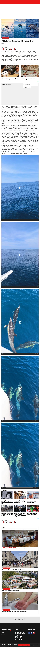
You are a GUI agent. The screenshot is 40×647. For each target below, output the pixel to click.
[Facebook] (3, 49)
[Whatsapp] (7, 49)
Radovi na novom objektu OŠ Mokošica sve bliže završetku (10, 590)
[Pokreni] (2, 220)
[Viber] (9, 49)
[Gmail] (11, 49)
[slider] (19, 487)
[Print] (15, 49)
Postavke (32, 645)
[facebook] (29, 633)
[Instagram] (5, 49)
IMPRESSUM (3, 634)
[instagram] (31, 633)
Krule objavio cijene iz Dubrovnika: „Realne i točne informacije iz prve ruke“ (13, 569)
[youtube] (34, 633)
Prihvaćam (21, 645)
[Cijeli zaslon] (37, 220)
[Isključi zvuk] (35, 220)
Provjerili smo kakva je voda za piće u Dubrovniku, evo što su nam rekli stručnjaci (14, 611)
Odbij (27, 645)
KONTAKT (2, 632)
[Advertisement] (20, 12)
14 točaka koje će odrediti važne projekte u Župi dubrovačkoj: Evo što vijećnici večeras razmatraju (17, 548)
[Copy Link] (13, 49)
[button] (20, 188)
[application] (20, 188)
